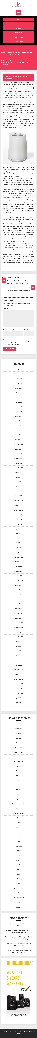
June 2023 (18, 482)
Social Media (18, 33)
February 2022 (18, 557)
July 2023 (18, 477)
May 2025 (18, 393)
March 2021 (18, 609)
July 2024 (18, 421)
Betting (18, 738)
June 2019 (18, 707)
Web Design (18, 893)
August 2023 (18, 472)
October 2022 (18, 519)
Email (15, 330)
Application (18, 724)
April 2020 (18, 660)
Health (18, 794)
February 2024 (18, 444)
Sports (19, 874)
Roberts (8, 76)
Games (18, 785)
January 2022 (18, 562)
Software (18, 869)
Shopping (23, 76)
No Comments (9, 78)
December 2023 (18, 454)
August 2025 (18, 388)
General (18, 28)
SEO (18, 855)
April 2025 (18, 397)
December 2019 (18, 679)
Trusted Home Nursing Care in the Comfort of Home (18, 925)
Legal (18, 823)
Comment (6, 308)
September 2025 (18, 383)
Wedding (18, 907)
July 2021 (18, 590)
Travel (18, 884)
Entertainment (18, 37)
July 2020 (18, 646)
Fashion (18, 766)
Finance (18, 24)
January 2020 (18, 674)
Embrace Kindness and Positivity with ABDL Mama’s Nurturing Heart (18, 951)
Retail (18, 851)
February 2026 (18, 374)
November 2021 (18, 571)
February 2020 (18, 670)
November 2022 (18, 515)
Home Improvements (18, 804)
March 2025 (18, 402)
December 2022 (18, 510)
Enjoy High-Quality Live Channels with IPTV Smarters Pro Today (18, 944)
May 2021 (18, 599)
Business (18, 743)
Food (18, 780)
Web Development (18, 898)
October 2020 (18, 632)
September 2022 (18, 524)
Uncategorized (18, 888)
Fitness (18, 776)
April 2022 (18, 548)
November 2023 (18, 458)
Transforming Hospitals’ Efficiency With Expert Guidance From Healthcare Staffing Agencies (18, 938)
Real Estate (18, 846)
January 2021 (18, 618)
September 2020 (18, 637)
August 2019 (18, 698)
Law (18, 818)
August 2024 (18, 416)
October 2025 (18, 379)
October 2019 (18, 688)
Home (18, 19)
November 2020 (18, 627)
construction (18, 747)
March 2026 (18, 369)
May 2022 (18, 543)
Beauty (18, 733)
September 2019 (18, 693)
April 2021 (18, 604)
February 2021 (18, 613)
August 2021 (18, 585)
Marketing (18, 827)
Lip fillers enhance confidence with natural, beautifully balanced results (18, 931)
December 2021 (18, 566)
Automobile (18, 729)
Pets (18, 837)
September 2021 (18, 580)
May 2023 (18, 487)
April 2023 (18, 491)
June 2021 (18, 595)
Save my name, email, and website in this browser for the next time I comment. (18, 343)
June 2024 (18, 426)
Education (18, 757)
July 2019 (18, 703)
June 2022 (18, 538)
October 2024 (18, 411)
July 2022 (18, 534)
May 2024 (18, 430)
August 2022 (18, 529)
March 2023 (18, 496)
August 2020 (18, 642)
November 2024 (18, 407)
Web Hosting (18, 902)
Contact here (18, 41)
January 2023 (18, 505)
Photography (18, 841)
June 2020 (18, 651)
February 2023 (18, 501)
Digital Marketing (18, 752)
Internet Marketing (18, 813)
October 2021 (18, 576)
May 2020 (18, 656)
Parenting (18, 832)
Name (5, 330)
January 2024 (18, 449)
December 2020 (18, 623)
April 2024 (18, 435)
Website (26, 330)
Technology (18, 879)
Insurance (18, 808)
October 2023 (18, 463)
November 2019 (18, 684)
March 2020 (18, 665)
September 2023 (18, 468)
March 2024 (18, 440)
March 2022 (18, 552)
